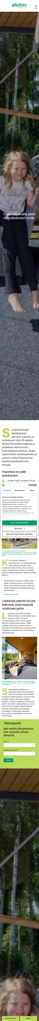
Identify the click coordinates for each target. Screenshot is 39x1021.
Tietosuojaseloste (8, 517)
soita (28, 1018)
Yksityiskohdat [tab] (19, 490)
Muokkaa (18, 528)
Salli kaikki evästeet (19, 523)
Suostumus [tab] (7, 490)
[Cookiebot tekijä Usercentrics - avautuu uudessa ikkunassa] (28, 485)
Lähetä (8, 760)
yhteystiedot (10, 1018)
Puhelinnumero (10, 750)
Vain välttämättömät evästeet (19, 534)
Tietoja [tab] (32, 490)
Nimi (6, 741)
